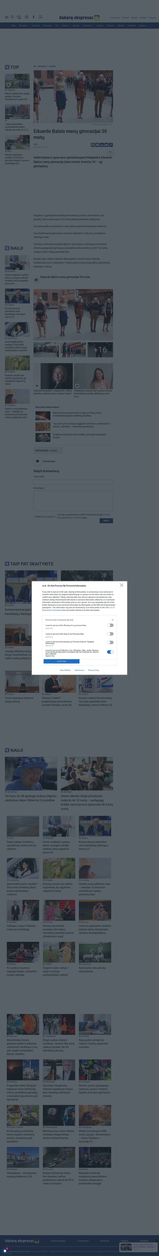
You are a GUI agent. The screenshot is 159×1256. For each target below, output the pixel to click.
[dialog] (79, 628)
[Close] (122, 586)
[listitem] (79, 619)
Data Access (79, 670)
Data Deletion (65, 670)
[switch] (110, 625)
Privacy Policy (93, 670)
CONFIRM (61, 661)
